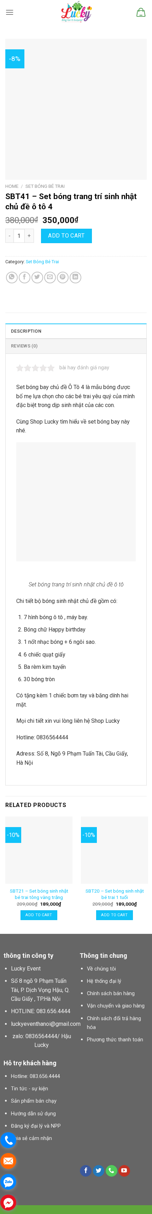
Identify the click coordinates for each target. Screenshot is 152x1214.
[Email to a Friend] (50, 277)
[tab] (76, 330)
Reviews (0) (24, 346)
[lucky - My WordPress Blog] (76, 12)
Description (26, 331)
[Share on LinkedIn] (75, 277)
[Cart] (141, 12)
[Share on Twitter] (37, 277)
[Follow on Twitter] (99, 1171)
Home (11, 186)
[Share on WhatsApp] (12, 277)
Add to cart (66, 235)
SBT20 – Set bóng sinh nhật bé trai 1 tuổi (115, 894)
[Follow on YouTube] (124, 1171)
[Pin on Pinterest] (63, 277)
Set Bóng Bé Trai (45, 186)
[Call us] (111, 1171)
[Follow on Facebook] (86, 1171)
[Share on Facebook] (24, 277)
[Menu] (9, 12)
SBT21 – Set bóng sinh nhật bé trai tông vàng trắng (39, 894)
